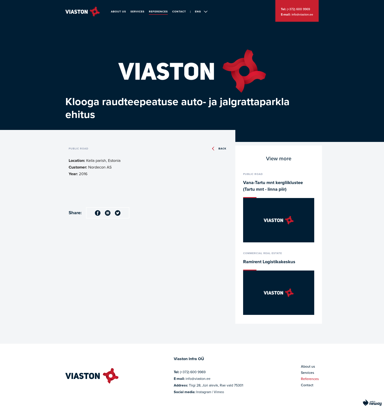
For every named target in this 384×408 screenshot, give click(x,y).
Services (137, 11)
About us (118, 11)
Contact (179, 11)
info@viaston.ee (302, 14)
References (158, 11)
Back (222, 148)
